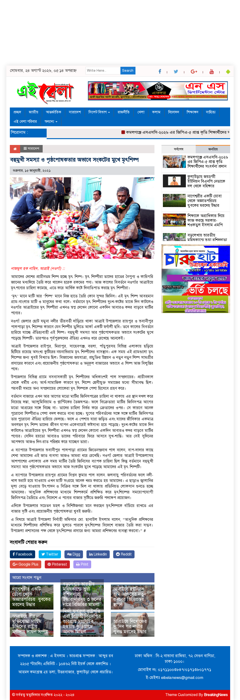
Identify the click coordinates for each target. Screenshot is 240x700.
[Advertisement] (120, 33)
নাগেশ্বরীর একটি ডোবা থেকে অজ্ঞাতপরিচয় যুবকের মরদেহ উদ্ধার (31, 596)
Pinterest (59, 564)
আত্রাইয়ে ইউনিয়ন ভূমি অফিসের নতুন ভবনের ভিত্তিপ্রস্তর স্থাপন (129, 596)
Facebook (23, 554)
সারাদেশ (75, 112)
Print (84, 564)
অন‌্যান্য (50, 121)
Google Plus (28, 564)
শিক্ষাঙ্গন (192, 112)
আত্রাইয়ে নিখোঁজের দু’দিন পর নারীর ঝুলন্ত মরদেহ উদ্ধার (130, 627)
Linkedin (100, 554)
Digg (75, 554)
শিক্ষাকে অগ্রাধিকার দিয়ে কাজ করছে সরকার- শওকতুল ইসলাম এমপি (206, 220)
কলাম (156, 112)
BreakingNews (216, 695)
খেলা (140, 112)
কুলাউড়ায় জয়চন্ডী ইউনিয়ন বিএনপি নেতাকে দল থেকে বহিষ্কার (206, 181)
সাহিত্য (211, 112)
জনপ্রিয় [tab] (213, 149)
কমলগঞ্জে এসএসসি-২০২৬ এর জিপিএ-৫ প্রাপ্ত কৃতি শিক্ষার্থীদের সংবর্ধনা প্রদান (178, 132)
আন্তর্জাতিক (53, 112)
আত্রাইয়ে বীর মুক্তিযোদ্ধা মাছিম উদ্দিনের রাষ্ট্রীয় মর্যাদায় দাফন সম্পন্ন (30, 624)
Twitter (51, 554)
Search (127, 70)
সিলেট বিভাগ (98, 112)
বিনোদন (173, 112)
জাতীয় (33, 112)
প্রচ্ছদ (17, 112)
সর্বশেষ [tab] (178, 149)
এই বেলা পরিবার (25, 121)
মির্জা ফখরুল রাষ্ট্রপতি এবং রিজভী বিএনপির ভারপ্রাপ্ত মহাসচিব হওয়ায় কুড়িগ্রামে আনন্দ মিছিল (82, 621)
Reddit (126, 554)
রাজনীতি (124, 112)
